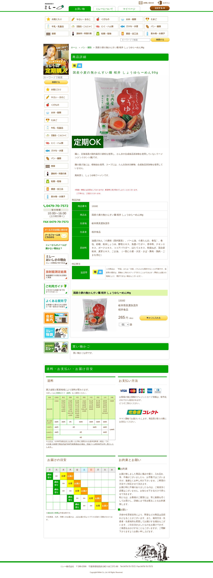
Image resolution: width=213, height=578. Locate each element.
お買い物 (80, 9)
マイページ (129, 9)
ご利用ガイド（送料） (63, 393)
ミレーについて (104, 9)
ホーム (74, 47)
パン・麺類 (86, 47)
